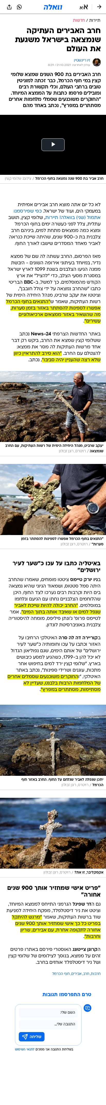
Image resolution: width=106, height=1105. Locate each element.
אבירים (76, 974)
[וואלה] (53, 7)
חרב (86, 974)
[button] (84, 7)
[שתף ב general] (9, 7)
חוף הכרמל (61, 974)
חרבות (96, 974)
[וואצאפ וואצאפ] (19, 7)
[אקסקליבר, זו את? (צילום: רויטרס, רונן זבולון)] (53, 837)
